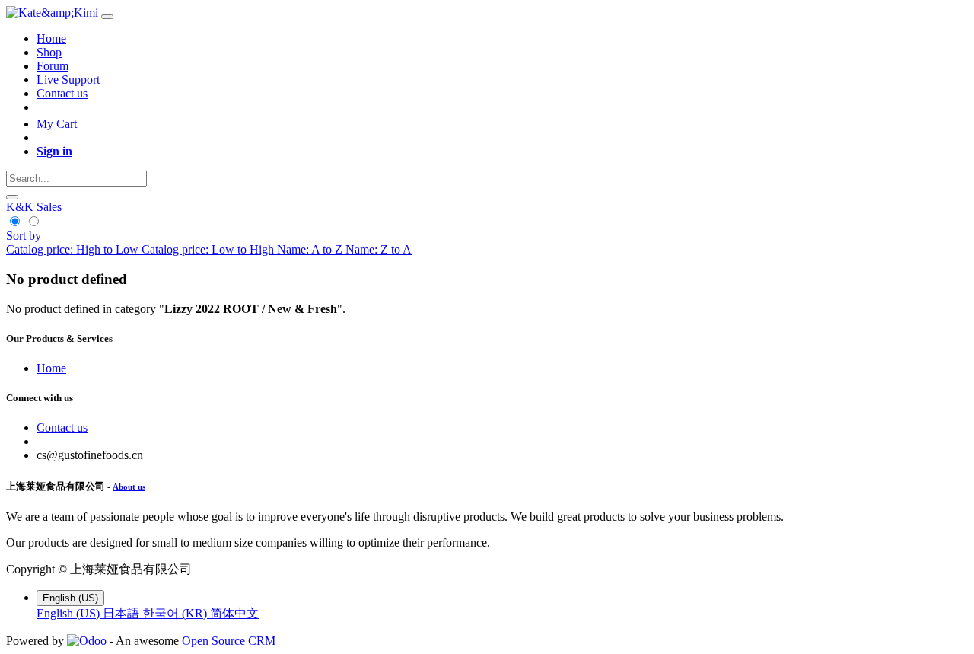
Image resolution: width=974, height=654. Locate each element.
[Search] (12, 197)
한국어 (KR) (176, 613)
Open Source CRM (228, 640)
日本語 (122, 613)
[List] (33, 221)
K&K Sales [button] (34, 206)
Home (51, 368)
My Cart (57, 123)
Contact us (62, 427)
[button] (23, 235)
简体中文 (234, 613)
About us (129, 486)
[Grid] (15, 221)
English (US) (70, 613)
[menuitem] (51, 38)
